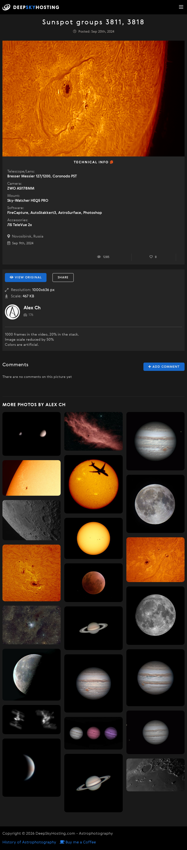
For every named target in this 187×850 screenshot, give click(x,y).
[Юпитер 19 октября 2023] (155, 677)
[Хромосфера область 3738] (31, 573)
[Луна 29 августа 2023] (155, 615)
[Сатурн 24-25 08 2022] (93, 628)
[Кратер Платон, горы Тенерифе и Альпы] (155, 775)
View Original (28, 277)
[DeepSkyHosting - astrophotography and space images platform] (32, 7)
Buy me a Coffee (80, 842)
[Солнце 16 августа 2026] (93, 538)
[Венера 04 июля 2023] (31, 768)
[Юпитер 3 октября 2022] (93, 683)
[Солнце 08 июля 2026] (93, 484)
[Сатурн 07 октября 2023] (93, 783)
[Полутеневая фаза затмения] (155, 504)
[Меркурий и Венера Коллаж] (31, 434)
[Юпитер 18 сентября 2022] (155, 732)
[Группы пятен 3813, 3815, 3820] (155, 559)
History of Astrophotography (29, 842)
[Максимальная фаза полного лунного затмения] (93, 582)
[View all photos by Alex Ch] (12, 312)
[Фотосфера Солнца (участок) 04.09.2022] (31, 478)
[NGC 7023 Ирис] (31, 625)
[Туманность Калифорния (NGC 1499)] (93, 431)
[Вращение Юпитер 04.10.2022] (155, 441)
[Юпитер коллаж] (93, 733)
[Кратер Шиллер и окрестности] (31, 520)
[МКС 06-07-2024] (31, 719)
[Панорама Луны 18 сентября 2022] (31, 675)
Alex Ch (32, 308)
